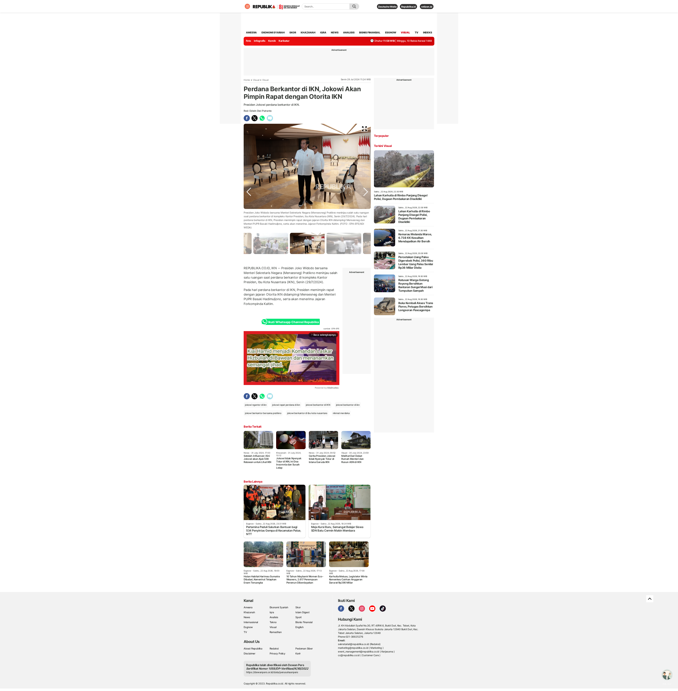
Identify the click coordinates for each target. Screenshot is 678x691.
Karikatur (284, 40)
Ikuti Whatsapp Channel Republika (293, 322)
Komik (272, 40)
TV (416, 32)
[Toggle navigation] (247, 6)
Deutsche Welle (387, 6)
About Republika (253, 648)
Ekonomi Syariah (273, 32)
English (299, 627)
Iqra (272, 612)
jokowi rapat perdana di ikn (286, 404)
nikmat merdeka (341, 413)
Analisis (274, 617)
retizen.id (426, 6)
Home (247, 79)
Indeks (427, 32)
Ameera (248, 607)
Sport (298, 617)
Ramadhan (276, 632)
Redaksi (274, 648)
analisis (348, 32)
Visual (256, 79)
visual (405, 32)
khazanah (308, 32)
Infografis (259, 40)
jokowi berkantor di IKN (318, 404)
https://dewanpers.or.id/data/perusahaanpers (272, 672)
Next (366, 221)
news (334, 32)
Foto (248, 40)
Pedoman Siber (304, 648)
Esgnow (248, 627)
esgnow (390, 32)
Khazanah (249, 612)
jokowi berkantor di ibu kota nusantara (307, 413)
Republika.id (408, 6)
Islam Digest (302, 612)
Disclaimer (249, 653)
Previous (249, 221)
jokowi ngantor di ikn (256, 404)
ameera (251, 32)
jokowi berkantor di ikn (348, 404)
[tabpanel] (307, 243)
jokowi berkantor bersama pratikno (263, 413)
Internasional (251, 622)
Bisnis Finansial (369, 32)
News (247, 617)
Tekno (273, 622)
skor (292, 32)
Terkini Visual (383, 146)
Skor (298, 607)
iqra (323, 32)
